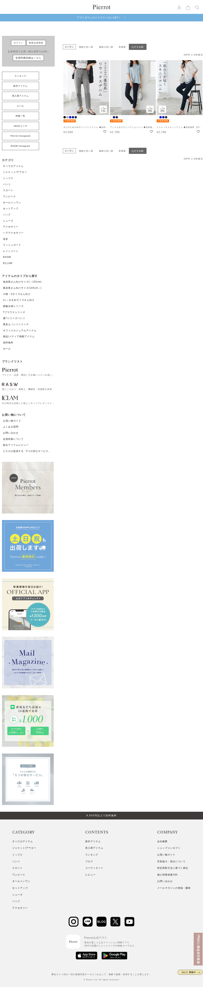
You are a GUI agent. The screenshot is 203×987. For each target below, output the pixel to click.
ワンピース (9, 196)
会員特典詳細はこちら (28, 57)
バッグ (7, 214)
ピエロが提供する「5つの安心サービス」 (27, 451)
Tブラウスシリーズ (14, 312)
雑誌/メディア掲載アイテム (19, 336)
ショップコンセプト (168, 848)
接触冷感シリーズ (13, 306)
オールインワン (12, 202)
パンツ (7, 184)
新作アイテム (20, 86)
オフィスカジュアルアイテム (19, 330)
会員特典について (13, 439)
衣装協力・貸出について (171, 861)
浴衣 (5, 239)
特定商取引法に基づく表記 (172, 868)
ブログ (89, 861)
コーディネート (94, 868)
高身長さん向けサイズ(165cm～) (22, 288)
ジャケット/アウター (15, 172)
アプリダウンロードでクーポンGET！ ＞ (101, 17)
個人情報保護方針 (167, 874)
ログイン (18, 43)
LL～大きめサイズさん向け (18, 300)
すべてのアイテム (13, 166)
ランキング (20, 76)
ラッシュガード (12, 245)
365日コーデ (20, 126)
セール (20, 106)
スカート (8, 190)
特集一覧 (20, 116)
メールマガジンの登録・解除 (174, 888)
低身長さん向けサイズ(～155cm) (22, 281)
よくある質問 (10, 426)
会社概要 (162, 841)
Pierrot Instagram (21, 136)
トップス (8, 178)
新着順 (122, 47)
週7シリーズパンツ (14, 318)
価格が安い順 (86, 47)
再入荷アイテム (20, 96)
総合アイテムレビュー (16, 445)
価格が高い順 (106, 47)
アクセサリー (10, 226)
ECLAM (7, 263)
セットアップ (10, 208)
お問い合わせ (10, 433)
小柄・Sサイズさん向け (17, 294)
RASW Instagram (20, 146)
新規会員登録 (36, 43)
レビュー (90, 874)
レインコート (10, 251)
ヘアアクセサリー (13, 233)
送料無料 (8, 342)
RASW (7, 257)
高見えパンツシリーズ (16, 324)
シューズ (8, 220)
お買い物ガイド (12, 420)
